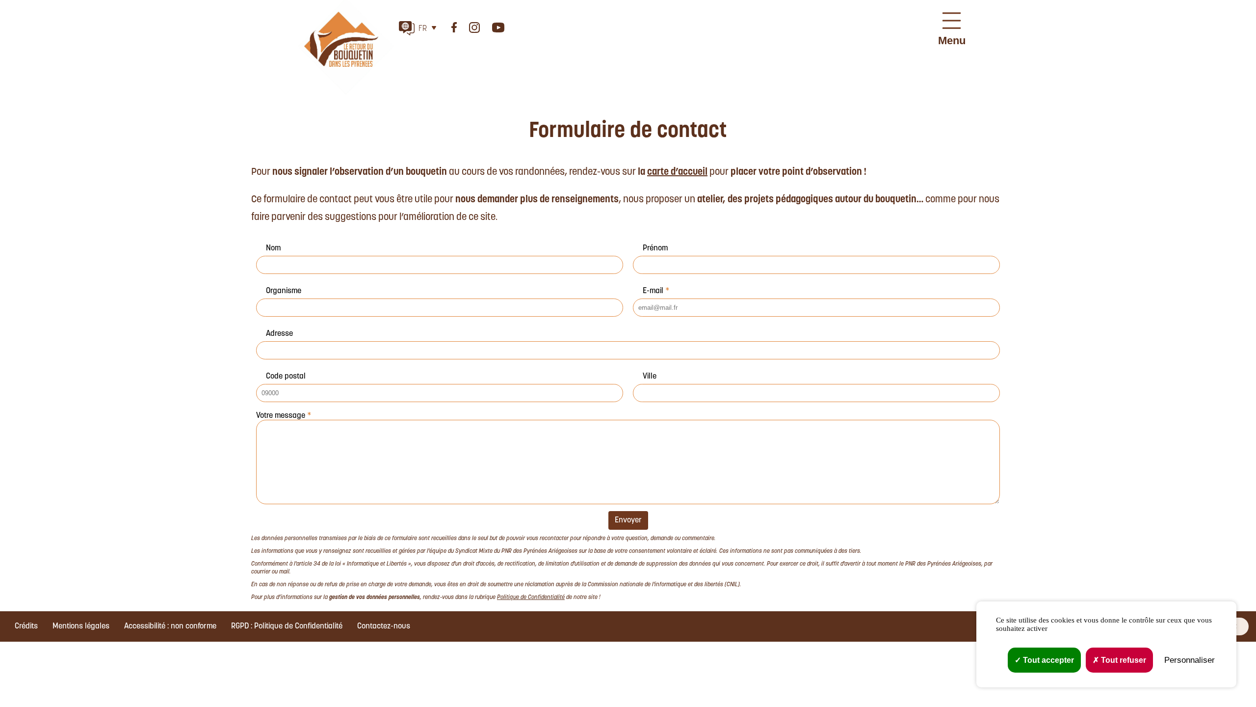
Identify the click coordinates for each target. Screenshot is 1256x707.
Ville (649, 377)
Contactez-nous (383, 626)
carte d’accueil (677, 172)
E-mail (656, 291)
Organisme (283, 291)
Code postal (286, 377)
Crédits (26, 626)
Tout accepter (1047, 660)
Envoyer (628, 520)
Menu (952, 40)
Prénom (655, 248)
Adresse (279, 334)
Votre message (283, 416)
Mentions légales (80, 626)
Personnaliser (1189, 660)
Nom (273, 248)
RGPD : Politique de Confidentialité (286, 626)
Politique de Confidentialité (531, 597)
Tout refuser (1122, 660)
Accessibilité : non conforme (170, 626)
